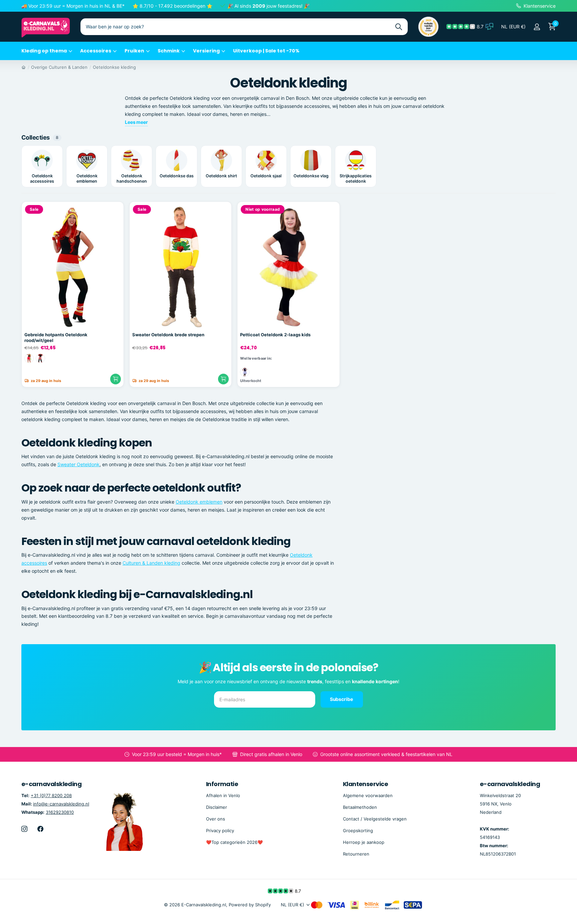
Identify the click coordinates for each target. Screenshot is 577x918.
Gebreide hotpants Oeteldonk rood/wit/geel (55, 337)
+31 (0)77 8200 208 (51, 795)
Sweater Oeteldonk (78, 464)
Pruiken (134, 50)
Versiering (206, 50)
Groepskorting (358, 830)
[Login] (537, 26)
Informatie (222, 784)
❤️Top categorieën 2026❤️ (234, 842)
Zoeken (398, 26)
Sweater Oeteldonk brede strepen (168, 334)
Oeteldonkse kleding (114, 67)
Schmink (169, 50)
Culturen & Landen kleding (151, 563)
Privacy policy (220, 830)
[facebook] (40, 829)
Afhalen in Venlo (223, 795)
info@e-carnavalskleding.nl (61, 803)
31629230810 (60, 812)
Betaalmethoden (360, 807)
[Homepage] (23, 67)
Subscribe (342, 699)
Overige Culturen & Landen (59, 67)
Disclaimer (216, 807)
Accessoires (95, 50)
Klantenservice (365, 784)
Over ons (215, 818)
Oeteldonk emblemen (199, 502)
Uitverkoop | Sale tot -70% (266, 50)
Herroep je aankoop (363, 842)
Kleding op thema (44, 50)
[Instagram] (24, 829)
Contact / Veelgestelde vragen (375, 818)
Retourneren (356, 854)
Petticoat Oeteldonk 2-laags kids (275, 334)
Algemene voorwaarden (368, 795)
